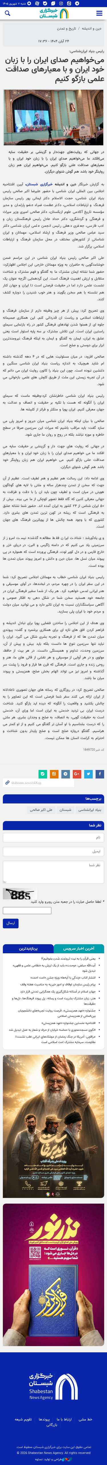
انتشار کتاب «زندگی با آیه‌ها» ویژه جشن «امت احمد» (63, 977)
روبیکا (29, 4)
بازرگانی (52, 1425)
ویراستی (53, 4)
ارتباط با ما (64, 1419)
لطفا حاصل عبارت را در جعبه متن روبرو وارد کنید (67, 902)
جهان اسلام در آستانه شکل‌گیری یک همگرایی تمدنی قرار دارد (58, 991)
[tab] (79, 948)
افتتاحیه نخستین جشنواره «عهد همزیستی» (69, 1023)
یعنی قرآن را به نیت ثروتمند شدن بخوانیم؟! (68, 958)
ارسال (11, 923)
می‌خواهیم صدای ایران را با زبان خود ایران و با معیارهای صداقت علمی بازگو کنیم (54, 69)
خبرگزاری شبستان (39, 184)
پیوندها (44, 1419)
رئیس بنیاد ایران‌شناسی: (86, 51)
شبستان (65, 810)
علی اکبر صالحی (41, 810)
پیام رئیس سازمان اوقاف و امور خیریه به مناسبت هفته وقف (58, 984)
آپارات (37, 4)
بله (45, 4)
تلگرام (77, 4)
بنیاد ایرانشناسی (89, 810)
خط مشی (85, 1419)
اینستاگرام (61, 4)
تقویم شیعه (23, 1419)
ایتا (69, 4)
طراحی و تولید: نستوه (48, 1459)
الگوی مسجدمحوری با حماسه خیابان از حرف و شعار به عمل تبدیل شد (52, 1030)
